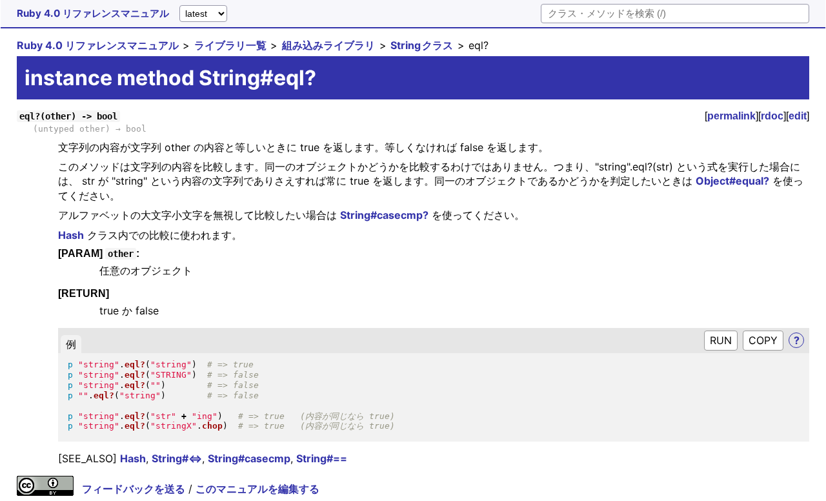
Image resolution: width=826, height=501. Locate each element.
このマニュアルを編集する (257, 488)
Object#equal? (732, 180)
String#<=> (177, 458)
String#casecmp (249, 458)
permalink (731, 115)
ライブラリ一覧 (230, 45)
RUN (721, 340)
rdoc (772, 115)
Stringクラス (421, 45)
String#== (321, 458)
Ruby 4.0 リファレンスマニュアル (93, 13)
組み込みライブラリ (328, 45)
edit (798, 115)
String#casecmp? (384, 215)
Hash (71, 235)
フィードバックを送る (133, 488)
